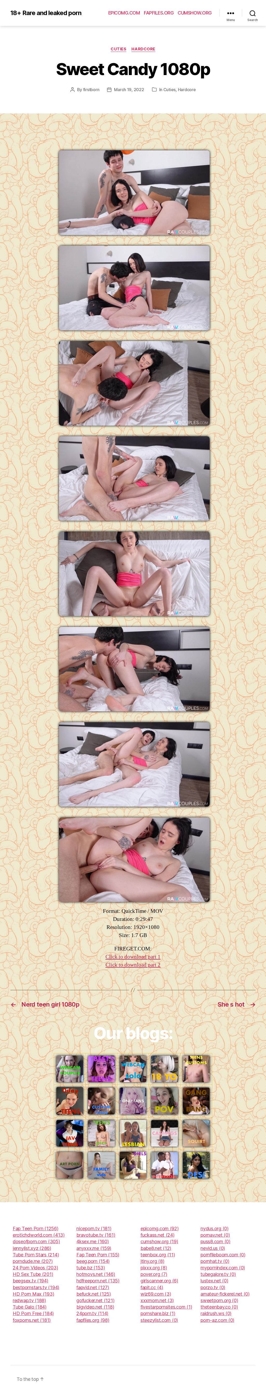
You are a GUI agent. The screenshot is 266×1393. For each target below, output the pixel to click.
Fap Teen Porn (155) (97, 1254)
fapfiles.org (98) (92, 1320)
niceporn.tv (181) (93, 1228)
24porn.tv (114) (92, 1313)
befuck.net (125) (93, 1294)
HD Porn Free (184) (33, 1313)
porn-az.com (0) (217, 1320)
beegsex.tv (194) (30, 1280)
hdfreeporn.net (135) (97, 1280)
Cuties (118, 49)
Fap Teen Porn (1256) (35, 1228)
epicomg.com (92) (160, 1228)
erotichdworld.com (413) (39, 1235)
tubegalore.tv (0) (218, 1274)
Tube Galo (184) (29, 1307)
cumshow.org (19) (159, 1241)
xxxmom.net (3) (157, 1300)
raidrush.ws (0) (216, 1313)
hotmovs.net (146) (95, 1274)
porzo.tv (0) (213, 1287)
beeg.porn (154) (93, 1261)
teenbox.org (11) (158, 1254)
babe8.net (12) (156, 1248)
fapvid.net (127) (92, 1287)
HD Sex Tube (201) (33, 1274)
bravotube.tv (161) (95, 1235)
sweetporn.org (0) (219, 1300)
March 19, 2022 (129, 89)
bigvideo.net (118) (95, 1307)
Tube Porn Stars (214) (36, 1254)
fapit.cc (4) (152, 1287)
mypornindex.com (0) (223, 1267)
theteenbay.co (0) (219, 1307)
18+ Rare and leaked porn (45, 13)
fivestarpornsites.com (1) (166, 1307)
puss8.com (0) (215, 1241)
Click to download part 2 (133, 964)
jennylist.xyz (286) (32, 1248)
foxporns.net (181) (32, 1320)
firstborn (91, 89)
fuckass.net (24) (158, 1235)
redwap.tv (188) (29, 1300)
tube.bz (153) (90, 1267)
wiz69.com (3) (156, 1294)
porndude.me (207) (32, 1261)
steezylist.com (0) (159, 1320)
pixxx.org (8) (154, 1267)
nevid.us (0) (213, 1248)
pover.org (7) (154, 1274)
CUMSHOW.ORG (195, 13)
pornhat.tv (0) (215, 1261)
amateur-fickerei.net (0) (225, 1294)
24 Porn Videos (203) (35, 1267)
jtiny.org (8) (152, 1261)
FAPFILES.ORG (159, 13)
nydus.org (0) (215, 1228)
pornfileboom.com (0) (223, 1254)
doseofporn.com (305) (36, 1241)
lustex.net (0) (214, 1280)
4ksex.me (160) (92, 1241)
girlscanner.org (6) (159, 1280)
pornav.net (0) (215, 1235)
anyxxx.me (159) (93, 1248)
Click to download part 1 (133, 956)
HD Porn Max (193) (33, 1294)
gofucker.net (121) (95, 1300)
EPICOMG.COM (124, 13)
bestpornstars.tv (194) (36, 1287)
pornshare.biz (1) (158, 1313)
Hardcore (143, 49)
